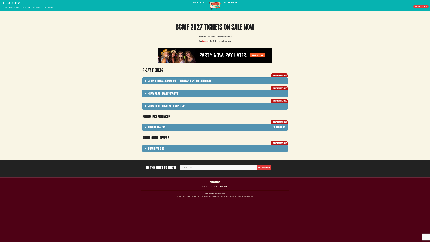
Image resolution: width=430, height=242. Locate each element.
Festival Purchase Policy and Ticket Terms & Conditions (237, 196)
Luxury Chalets (216, 127)
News (44, 8)
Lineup (24, 8)
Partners (224, 186)
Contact (50, 8)
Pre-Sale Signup (421, 6)
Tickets (5, 8)
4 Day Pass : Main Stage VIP (163, 93)
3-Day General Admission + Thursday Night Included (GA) (179, 81)
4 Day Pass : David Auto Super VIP (166, 106)
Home (204, 186)
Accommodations (14, 8)
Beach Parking (156, 148)
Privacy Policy (216, 196)
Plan (29, 8)
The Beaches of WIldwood (215, 193)
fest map (206, 41)
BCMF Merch (36, 8)
